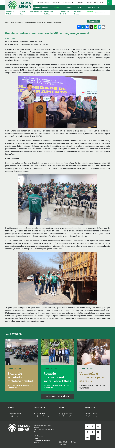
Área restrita (67, 2)
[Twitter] (92, 426)
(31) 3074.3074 (41, 414)
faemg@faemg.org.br (15, 416)
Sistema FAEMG (40, 7)
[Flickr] (98, 432)
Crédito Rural (22, 13)
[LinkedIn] (87, 432)
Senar (68, 7)
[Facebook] (87, 426)
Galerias (80, 2)
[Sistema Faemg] (19, 428)
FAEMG (7, 22)
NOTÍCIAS (14, 22)
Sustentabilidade (36, 12)
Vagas (89, 2)
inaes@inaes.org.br (65, 416)
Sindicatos (93, 7)
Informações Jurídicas (48, 13)
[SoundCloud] (87, 437)
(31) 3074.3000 (16, 414)
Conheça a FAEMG (10, 13)
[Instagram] (98, 426)
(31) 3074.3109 (67, 414)
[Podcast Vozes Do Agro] (98, 437)
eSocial (46, 2)
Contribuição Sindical (64, 13)
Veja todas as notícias (57, 396)
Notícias (90, 12)
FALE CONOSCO (99, 2)
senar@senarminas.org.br (42, 416)
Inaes (80, 7)
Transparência (100, 13)
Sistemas (56, 2)
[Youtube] (92, 432)
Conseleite (39, 2)
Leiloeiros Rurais (77, 13)
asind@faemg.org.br (91, 416)
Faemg (57, 8)
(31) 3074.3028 (92, 414)
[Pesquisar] (109, 2)
